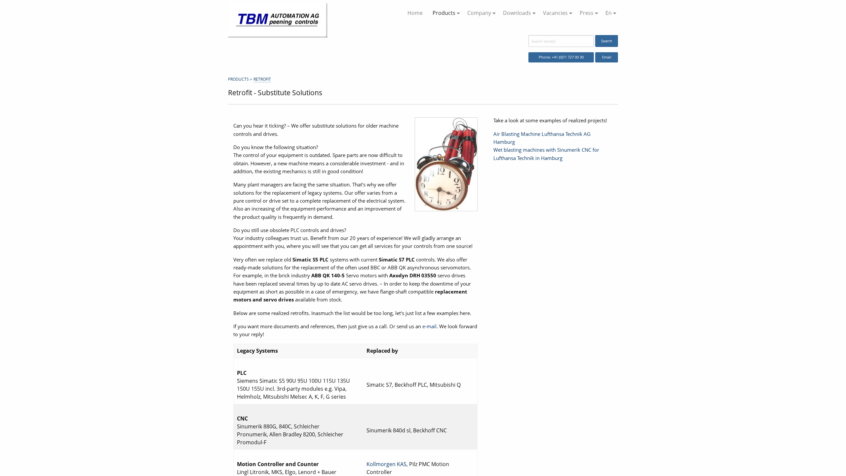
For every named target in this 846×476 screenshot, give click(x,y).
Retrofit (262, 79)
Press (587, 13)
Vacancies (555, 13)
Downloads (517, 13)
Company (479, 13)
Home (415, 13)
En (608, 13)
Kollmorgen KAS (386, 464)
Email (606, 57)
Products (444, 13)
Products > (240, 79)
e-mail (429, 326)
